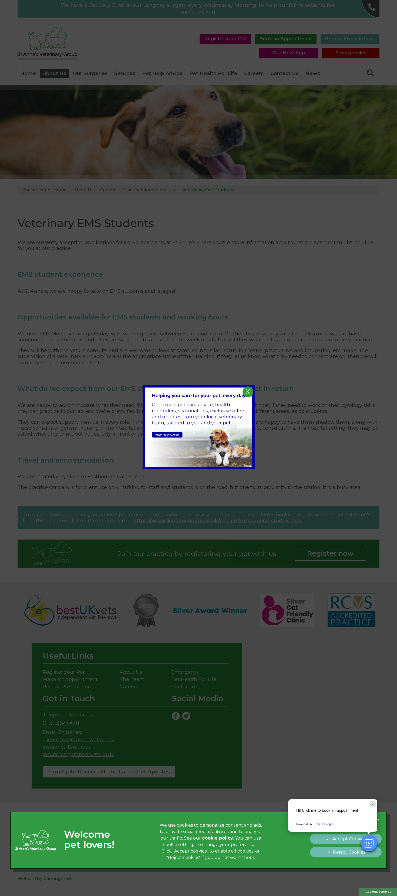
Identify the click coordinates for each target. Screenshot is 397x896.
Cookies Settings (378, 892)
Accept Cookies (349, 838)
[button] (369, 843)
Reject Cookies (349, 852)
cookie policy (217, 838)
